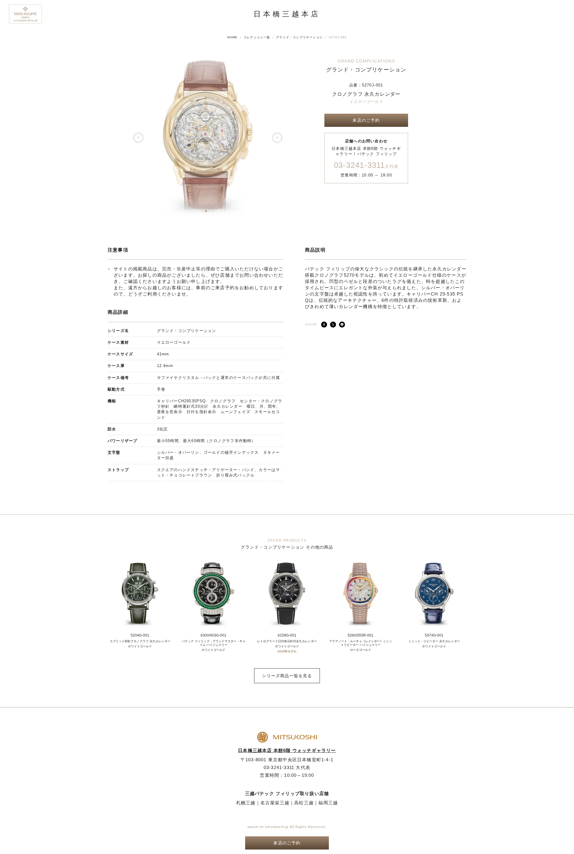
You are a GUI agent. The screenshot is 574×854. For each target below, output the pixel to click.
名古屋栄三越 (274, 802)
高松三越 (304, 802)
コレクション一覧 (256, 37)
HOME (232, 37)
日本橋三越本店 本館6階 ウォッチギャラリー (287, 750)
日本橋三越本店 (287, 14)
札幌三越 (246, 802)
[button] (202, 211)
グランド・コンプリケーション (299, 37)
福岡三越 (328, 802)
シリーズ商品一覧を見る (287, 675)
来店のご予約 (366, 120)
